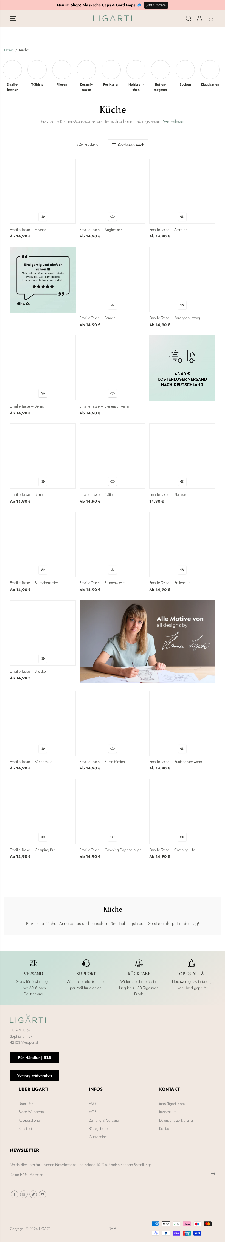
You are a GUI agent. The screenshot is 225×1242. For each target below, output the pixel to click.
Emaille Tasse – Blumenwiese (102, 582)
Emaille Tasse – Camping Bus (33, 850)
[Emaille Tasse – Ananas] (42, 191)
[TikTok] (33, 1194)
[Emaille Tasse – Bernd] (42, 367)
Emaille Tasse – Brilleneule (169, 582)
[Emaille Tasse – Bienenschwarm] (112, 367)
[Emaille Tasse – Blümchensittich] (42, 544)
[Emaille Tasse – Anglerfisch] (112, 191)
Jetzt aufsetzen (156, 4)
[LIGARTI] (112, 18)
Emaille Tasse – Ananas (28, 229)
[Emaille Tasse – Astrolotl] (182, 191)
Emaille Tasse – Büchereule (31, 761)
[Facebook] (14, 1194)
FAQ (92, 1103)
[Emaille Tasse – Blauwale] (182, 456)
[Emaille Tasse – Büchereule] (42, 723)
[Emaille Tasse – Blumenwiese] (112, 544)
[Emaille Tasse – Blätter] (112, 456)
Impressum (167, 1111)
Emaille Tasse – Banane (98, 318)
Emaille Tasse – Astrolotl (168, 229)
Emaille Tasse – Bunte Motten (102, 761)
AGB (92, 1111)
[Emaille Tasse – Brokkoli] (42, 633)
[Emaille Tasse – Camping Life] (182, 811)
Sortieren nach (131, 145)
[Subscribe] (213, 1174)
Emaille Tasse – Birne (26, 494)
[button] (13, 18)
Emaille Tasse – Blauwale (168, 494)
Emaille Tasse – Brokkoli (28, 671)
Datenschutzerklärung (176, 1120)
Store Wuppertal (31, 1111)
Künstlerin (26, 1128)
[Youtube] (42, 1194)
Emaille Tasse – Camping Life (172, 850)
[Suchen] (188, 18)
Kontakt (164, 1128)
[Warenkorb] (210, 18)
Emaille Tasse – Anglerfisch (101, 229)
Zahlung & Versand (104, 1120)
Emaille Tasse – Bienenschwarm (104, 406)
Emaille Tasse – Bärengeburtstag (174, 318)
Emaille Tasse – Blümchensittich (34, 582)
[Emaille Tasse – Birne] (42, 456)
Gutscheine (98, 1136)
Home (9, 50)
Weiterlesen (173, 121)
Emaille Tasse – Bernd (27, 406)
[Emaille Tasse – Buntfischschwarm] (182, 723)
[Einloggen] (199, 18)
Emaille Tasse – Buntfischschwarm (175, 761)
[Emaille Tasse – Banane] (112, 279)
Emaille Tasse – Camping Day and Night (111, 850)
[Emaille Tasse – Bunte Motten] (112, 723)
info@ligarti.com (172, 1103)
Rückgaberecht (100, 1128)
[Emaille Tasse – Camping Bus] (42, 811)
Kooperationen (30, 1120)
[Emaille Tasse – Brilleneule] (182, 544)
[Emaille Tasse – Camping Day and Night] (112, 811)
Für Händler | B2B (34, 1057)
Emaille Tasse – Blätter (97, 494)
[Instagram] (24, 1194)
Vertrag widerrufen (34, 1075)
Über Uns (26, 1103)
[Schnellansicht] (43, 217)
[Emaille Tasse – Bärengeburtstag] (182, 279)
